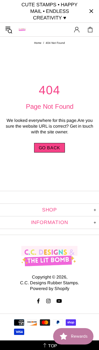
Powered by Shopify (49, 288)
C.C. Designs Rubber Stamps (22, 29)
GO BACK (50, 147)
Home (38, 42)
